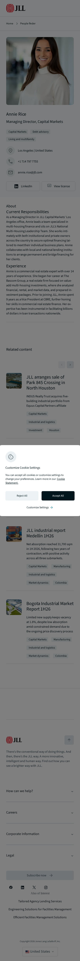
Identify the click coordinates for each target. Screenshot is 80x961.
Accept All (58, 496)
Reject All (22, 496)
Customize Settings (40, 507)
